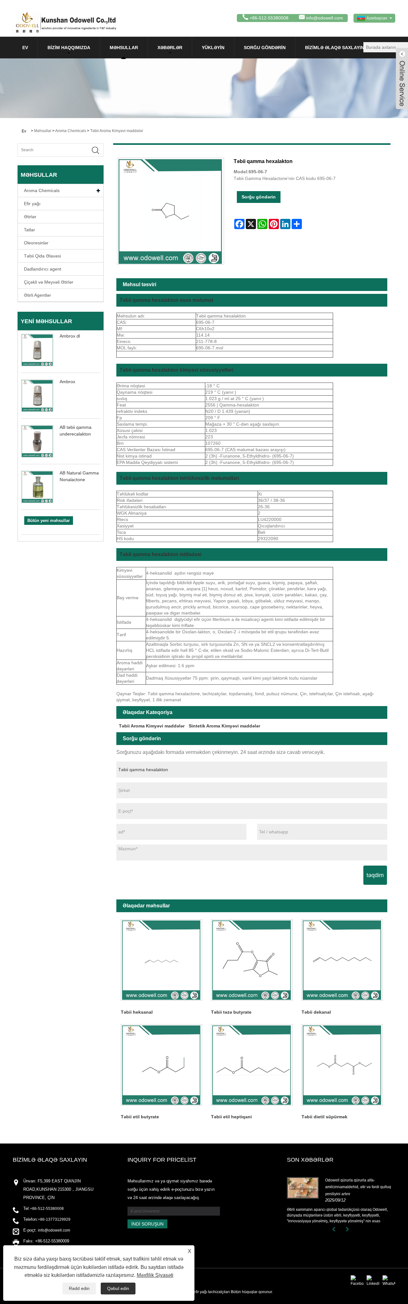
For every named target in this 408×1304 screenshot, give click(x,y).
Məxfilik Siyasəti (155, 1275)
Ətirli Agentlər (37, 295)
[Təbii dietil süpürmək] (342, 1065)
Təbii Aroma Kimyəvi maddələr (116, 131)
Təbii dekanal (316, 1012)
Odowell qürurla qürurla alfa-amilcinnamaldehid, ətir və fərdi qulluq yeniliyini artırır (358, 1187)
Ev (25, 47)
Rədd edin (79, 1288)
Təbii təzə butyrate (231, 1012)
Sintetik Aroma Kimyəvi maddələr (224, 725)
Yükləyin (213, 47)
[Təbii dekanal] (342, 960)
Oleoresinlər (36, 242)
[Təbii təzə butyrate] (252, 960)
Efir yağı (32, 203)
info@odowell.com (324, 17)
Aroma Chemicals (70, 131)
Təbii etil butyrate (140, 1116)
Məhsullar (124, 47)
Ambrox (67, 381)
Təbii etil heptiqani (231, 1116)
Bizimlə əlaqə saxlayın (334, 47)
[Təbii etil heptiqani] (252, 1065)
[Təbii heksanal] (161, 960)
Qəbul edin (118, 1288)
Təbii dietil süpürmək (324, 1116)
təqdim (375, 875)
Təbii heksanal (137, 1012)
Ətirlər (30, 216)
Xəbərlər (169, 47)
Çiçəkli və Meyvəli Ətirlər (48, 282)
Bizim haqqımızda (68, 47)
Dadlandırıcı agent (42, 269)
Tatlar (29, 229)
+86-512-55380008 (47, 1208)
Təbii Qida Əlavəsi (42, 255)
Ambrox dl (70, 336)
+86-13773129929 (54, 1219)
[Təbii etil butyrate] (161, 1065)
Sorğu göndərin (265, 47)
